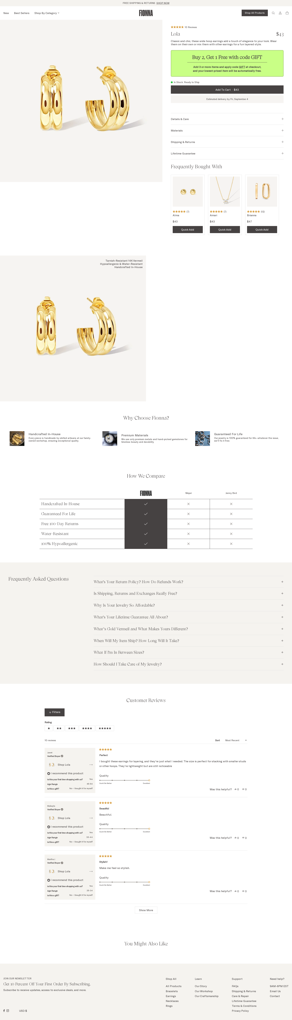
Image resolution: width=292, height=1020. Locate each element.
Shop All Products (255, 12)
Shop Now (162, 3)
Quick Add (187, 229)
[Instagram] (7, 1010)
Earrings (171, 996)
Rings (169, 1005)
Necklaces (172, 1000)
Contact (275, 996)
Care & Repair (240, 996)
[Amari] (225, 192)
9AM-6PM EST (279, 986)
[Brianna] (262, 192)
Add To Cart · (227, 89)
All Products (173, 986)
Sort (218, 740)
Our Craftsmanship (206, 996)
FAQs (235, 986)
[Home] (146, 13)
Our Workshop (204, 991)
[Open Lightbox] (81, 101)
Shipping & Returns (244, 991)
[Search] (273, 13)
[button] (184, 27)
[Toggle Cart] (287, 12)
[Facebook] (4, 1010)
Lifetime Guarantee (244, 1000)
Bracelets (172, 991)
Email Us (275, 991)
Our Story (201, 986)
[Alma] (188, 192)
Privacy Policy (240, 1010)
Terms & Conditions (244, 1005)
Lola (67, 764)
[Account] (280, 13)
